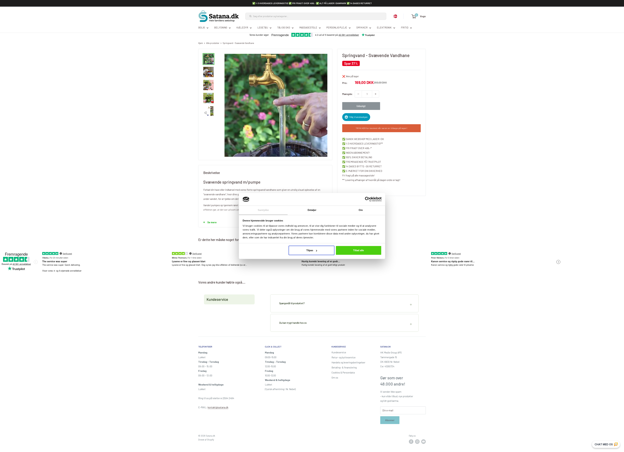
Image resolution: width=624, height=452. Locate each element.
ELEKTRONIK (384, 27)
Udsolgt (361, 106)
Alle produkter (212, 43)
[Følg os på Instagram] (417, 441)
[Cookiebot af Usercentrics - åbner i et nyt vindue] (367, 199)
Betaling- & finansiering (344, 367)
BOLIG (201, 27)
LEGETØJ (262, 27)
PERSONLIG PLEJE (336, 27)
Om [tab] (361, 210)
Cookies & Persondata (343, 372)
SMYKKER (362, 27)
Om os (335, 377)
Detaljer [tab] (312, 210)
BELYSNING (220, 27)
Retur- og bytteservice (344, 357)
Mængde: (347, 94)
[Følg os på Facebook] (411, 441)
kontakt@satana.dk (218, 407)
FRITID (404, 27)
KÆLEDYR (242, 27)
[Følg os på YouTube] (423, 441)
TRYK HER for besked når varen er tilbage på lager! (381, 128)
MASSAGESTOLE (308, 27)
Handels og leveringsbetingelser (348, 362)
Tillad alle (358, 250)
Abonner (390, 420)
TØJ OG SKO (283, 27)
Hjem (200, 43)
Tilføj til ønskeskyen (358, 117)
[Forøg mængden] (375, 94)
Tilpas (309, 250)
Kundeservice (339, 352)
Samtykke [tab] (263, 210)
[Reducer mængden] (358, 94)
